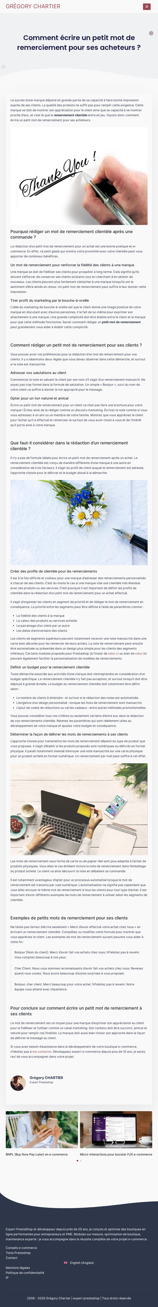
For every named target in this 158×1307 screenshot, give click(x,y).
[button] (77, 1160)
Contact (11, 1258)
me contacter (41, 1051)
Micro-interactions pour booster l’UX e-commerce (116, 1154)
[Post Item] (42, 1129)
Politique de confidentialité (25, 1273)
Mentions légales (18, 1268)
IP (7, 1278)
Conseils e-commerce (21, 1248)
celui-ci (113, 653)
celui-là (140, 653)
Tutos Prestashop (18, 1253)
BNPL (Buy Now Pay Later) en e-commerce (37, 1154)
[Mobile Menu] (147, 6)
